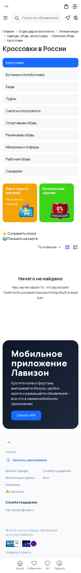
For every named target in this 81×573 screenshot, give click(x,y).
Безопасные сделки (20, 478)
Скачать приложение (27, 460)
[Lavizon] (6, 6)
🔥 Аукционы (15, 491)
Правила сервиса (18, 552)
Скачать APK (26, 415)
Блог (46, 478)
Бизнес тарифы (17, 471)
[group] (20, 202)
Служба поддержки (57, 471)
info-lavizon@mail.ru (20, 510)
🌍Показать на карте (20, 238)
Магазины (13, 485)
